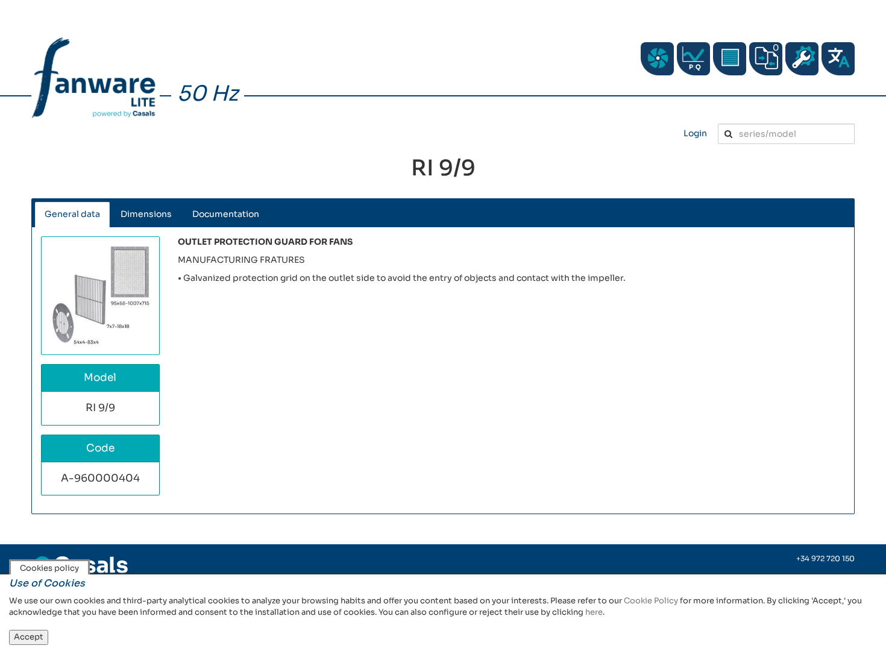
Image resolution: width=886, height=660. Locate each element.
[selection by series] (657, 58)
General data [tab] (72, 214)
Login (695, 133)
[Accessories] (729, 58)
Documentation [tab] (225, 214)
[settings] (801, 58)
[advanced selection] (693, 58)
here (594, 612)
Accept (28, 637)
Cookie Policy (651, 601)
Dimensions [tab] (146, 214)
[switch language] (838, 58)
